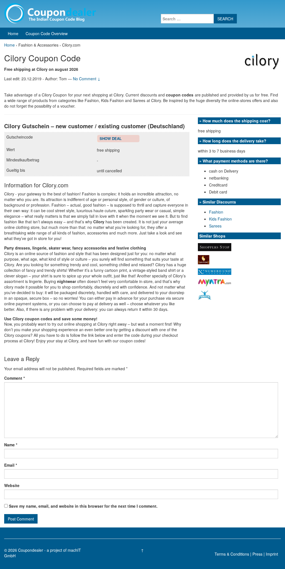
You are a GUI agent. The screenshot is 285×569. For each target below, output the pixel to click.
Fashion (216, 212)
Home (13, 33)
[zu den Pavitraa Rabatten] (203, 259)
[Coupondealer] (50, 12)
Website (11, 485)
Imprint (272, 554)
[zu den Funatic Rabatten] (204, 294)
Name (10, 444)
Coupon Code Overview (47, 33)
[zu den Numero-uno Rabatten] (214, 271)
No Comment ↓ (86, 78)
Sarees (215, 226)
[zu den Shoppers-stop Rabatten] (214, 246)
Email (10, 465)
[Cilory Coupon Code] (262, 61)
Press (257, 554)
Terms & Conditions (232, 554)
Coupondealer (30, 550)
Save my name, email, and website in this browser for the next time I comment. (83, 506)
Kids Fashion (220, 219)
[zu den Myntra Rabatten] (214, 282)
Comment (14, 378)
